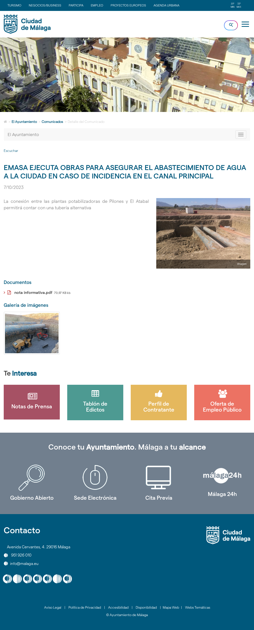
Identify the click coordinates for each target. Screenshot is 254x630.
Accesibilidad (118, 607)
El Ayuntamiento (24, 122)
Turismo (14, 5)
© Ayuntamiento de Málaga (127, 615)
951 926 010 (21, 555)
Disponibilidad (146, 607)
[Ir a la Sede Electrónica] (95, 477)
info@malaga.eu (24, 563)
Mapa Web (171, 607)
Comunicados (52, 122)
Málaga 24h (222, 494)
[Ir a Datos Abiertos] (159, 477)
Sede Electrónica (95, 498)
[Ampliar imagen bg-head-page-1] (32, 333)
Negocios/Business (45, 5)
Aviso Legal (52, 607)
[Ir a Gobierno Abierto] (32, 477)
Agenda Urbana (166, 5)
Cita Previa (158, 498)
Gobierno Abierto (32, 498)
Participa (76, 5)
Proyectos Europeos (128, 5)
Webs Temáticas (197, 607)
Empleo (97, 5)
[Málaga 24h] (222, 476)
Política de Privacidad (84, 607)
